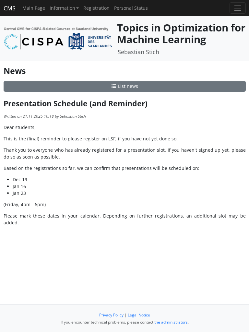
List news (127, 86)
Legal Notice (139, 315)
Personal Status (131, 8)
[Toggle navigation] (237, 8)
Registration (96, 8)
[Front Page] (58, 38)
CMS (10, 8)
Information (62, 8)
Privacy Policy (111, 315)
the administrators (171, 322)
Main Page (33, 8)
